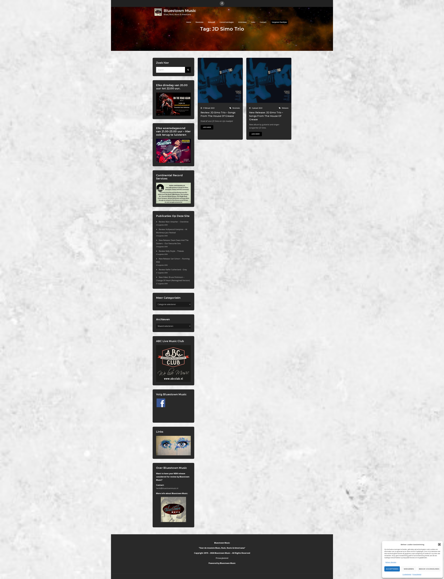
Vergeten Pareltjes (279, 22)
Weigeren (409, 569)
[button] (439, 544)
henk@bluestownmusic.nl (167, 488)
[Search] (188, 70)
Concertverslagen (227, 22)
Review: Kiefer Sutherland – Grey (173, 269)
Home (188, 22)
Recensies (199, 22)
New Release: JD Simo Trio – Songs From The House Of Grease (266, 116)
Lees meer (207, 127)
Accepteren (392, 569)
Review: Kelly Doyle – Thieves (171, 251)
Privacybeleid (416, 574)
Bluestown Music (180, 10)
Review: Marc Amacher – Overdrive (173, 221)
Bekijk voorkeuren (429, 569)
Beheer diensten (390, 562)
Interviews (242, 22)
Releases (211, 22)
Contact (263, 22)
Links (253, 22)
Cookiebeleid (406, 574)
